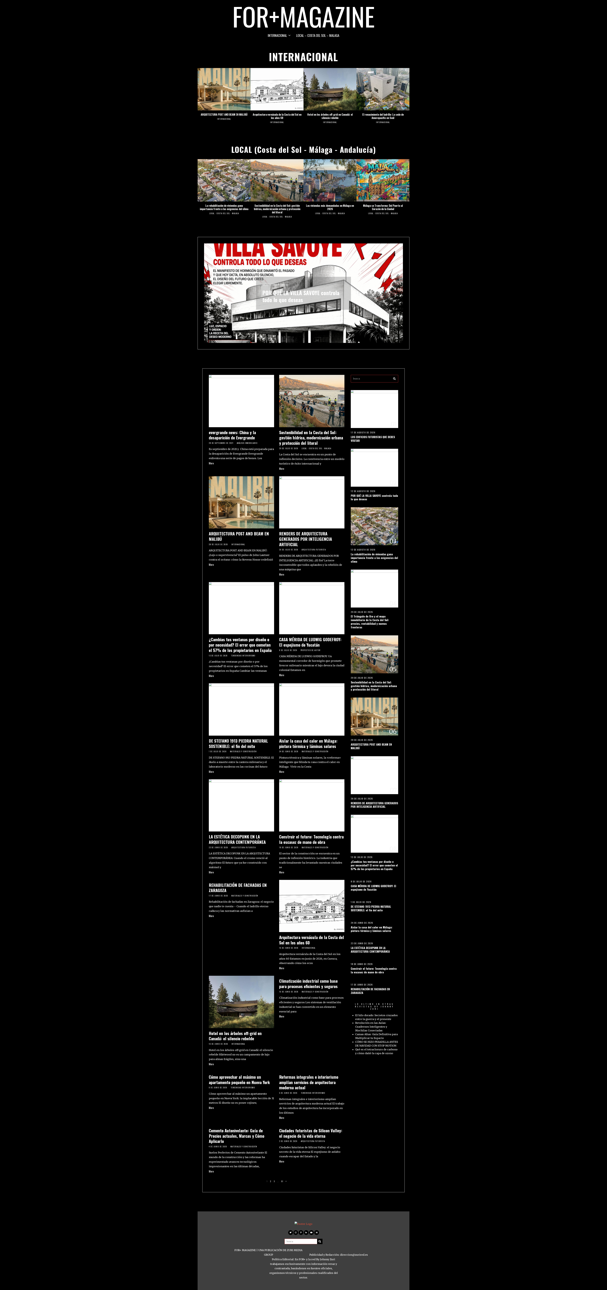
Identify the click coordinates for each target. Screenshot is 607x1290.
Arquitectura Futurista (314, 549)
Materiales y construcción (243, 751)
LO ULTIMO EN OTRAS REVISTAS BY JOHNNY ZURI (374, 1006)
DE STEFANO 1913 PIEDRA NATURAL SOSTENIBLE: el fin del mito (238, 743)
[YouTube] (311, 1232)
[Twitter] (290, 1232)
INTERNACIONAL (277, 35)
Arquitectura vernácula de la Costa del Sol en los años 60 (277, 116)
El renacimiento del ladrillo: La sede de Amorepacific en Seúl (383, 116)
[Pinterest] (301, 1232)
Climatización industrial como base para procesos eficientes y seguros (308, 983)
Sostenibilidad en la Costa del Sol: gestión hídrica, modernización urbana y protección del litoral (277, 209)
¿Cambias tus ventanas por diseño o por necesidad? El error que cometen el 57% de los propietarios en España (240, 644)
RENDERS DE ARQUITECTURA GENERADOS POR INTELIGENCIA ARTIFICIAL (305, 538)
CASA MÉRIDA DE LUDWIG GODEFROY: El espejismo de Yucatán (310, 642)
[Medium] (316, 1232)
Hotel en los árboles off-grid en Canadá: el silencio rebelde (330, 116)
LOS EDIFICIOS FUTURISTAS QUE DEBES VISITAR (373, 439)
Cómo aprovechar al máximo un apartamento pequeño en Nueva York (239, 1079)
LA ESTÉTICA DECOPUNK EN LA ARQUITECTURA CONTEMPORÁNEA (237, 839)
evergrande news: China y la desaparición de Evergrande (232, 435)
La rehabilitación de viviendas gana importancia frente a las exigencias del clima (224, 207)
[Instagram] (295, 1232)
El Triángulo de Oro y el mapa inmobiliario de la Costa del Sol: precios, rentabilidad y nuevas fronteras (297, 296)
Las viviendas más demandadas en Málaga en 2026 (330, 207)
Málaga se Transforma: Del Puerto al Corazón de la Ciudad (383, 207)
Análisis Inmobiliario (273, 277)
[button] (394, 378)
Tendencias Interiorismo (243, 655)
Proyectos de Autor (311, 650)
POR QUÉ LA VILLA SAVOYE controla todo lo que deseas (374, 497)
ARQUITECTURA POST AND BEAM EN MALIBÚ (224, 114)
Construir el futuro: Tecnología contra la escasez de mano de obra (311, 839)
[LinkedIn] (306, 1232)
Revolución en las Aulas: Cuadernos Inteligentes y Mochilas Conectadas (371, 1026)
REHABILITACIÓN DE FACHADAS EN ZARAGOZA (238, 887)
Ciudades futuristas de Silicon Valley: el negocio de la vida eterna (310, 1133)
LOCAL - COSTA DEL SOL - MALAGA (224, 213)
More (211, 463)
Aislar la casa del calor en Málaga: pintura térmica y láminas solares (308, 743)
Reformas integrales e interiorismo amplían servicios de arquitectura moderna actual (308, 1082)
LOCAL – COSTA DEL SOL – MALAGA (317, 35)
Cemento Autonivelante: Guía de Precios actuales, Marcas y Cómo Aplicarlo (236, 1135)
